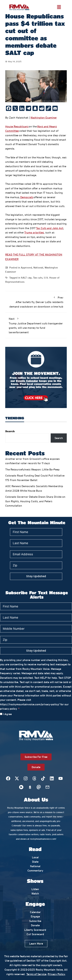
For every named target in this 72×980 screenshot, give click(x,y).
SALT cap (26, 277)
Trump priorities (34, 232)
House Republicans (16, 126)
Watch (35, 893)
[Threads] (34, 778)
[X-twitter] (16, 778)
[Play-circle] (21, 787)
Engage (35, 916)
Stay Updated (36, 576)
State (35, 861)
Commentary (35, 870)
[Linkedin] (51, 778)
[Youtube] (60, 778)
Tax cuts (37, 277)
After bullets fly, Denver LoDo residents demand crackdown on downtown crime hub (36, 302)
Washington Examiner (43, 117)
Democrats (26, 197)
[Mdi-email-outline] (47, 787)
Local (35, 857)
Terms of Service (36, 974)
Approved (26, 267)
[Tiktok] (43, 778)
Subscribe (35, 920)
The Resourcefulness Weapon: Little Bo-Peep (32, 469)
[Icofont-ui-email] (38, 787)
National (38, 267)
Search (10, 431)
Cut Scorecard (35, 934)
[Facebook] (8, 778)
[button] (58, 7)
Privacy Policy (56, 974)
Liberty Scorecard (35, 929)
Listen (35, 889)
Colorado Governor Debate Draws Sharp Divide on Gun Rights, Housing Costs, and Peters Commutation (35, 501)
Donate (35, 925)
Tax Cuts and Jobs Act (49, 228)
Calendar (35, 912)
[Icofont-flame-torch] (30, 787)
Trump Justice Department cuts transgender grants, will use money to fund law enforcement (36, 325)
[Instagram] (25, 778)
